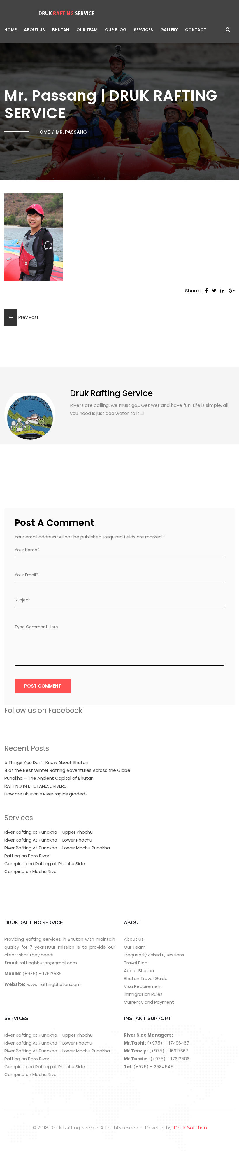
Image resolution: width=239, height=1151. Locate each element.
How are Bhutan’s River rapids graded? (45, 794)
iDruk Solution (190, 1128)
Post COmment (42, 686)
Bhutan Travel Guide (146, 978)
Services (143, 30)
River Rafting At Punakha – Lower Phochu (48, 840)
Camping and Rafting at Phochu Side (44, 863)
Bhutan (60, 30)
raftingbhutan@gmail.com (47, 963)
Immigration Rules (143, 994)
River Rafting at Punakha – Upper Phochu (48, 832)
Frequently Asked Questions (154, 955)
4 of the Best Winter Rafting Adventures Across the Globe (67, 770)
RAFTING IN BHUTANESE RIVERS (35, 786)
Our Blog (115, 30)
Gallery (169, 30)
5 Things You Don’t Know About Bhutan (46, 762)
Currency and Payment (149, 1002)
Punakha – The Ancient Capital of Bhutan (49, 778)
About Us (34, 30)
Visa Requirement (143, 986)
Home (10, 30)
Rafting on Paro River (26, 856)
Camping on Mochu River (31, 871)
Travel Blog (135, 963)
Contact (195, 30)
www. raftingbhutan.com (54, 984)
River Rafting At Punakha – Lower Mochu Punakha (57, 848)
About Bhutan (139, 971)
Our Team (87, 30)
